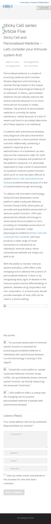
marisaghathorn (31, 62)
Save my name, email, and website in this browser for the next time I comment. (24, 479)
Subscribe (44, 8)
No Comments (31, 66)
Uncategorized (13, 66)
